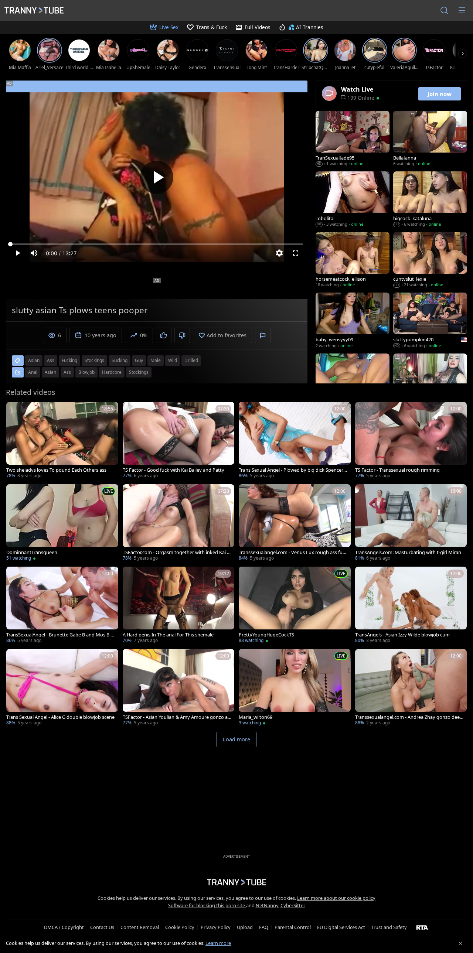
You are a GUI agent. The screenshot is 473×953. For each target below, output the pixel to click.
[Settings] (279, 253)
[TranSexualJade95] (352, 139)
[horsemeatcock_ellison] (352, 260)
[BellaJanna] (430, 139)
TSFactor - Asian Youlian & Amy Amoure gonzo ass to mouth (176, 717)
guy (139, 360)
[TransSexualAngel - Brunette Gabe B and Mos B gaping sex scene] (62, 606)
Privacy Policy (216, 927)
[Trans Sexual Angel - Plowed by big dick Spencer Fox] (295, 441)
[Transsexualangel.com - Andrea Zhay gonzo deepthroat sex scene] (411, 688)
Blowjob (86, 372)
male (155, 360)
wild (172, 360)
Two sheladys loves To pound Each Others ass (56, 470)
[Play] (156, 177)
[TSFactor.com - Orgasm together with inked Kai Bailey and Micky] (179, 523)
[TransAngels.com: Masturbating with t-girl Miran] (411, 523)
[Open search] (444, 10)
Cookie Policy (179, 927)
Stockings (139, 372)
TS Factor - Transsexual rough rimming (397, 470)
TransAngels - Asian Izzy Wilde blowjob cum (402, 634)
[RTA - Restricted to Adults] (422, 927)
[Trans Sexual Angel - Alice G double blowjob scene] (62, 688)
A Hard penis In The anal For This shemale (168, 634)
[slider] (156, 244)
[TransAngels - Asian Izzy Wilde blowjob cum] (411, 606)
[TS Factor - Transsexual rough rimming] (411, 441)
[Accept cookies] (460, 943)
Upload (245, 927)
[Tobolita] (352, 199)
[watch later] (15, 411)
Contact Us (102, 927)
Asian (50, 372)
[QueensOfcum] (430, 381)
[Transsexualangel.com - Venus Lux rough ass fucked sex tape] (295, 523)
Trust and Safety (389, 927)
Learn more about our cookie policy (336, 898)
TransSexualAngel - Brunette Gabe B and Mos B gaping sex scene (59, 634)
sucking (119, 360)
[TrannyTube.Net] (34, 10)
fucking (69, 360)
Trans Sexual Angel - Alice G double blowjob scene (60, 717)
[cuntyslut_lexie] (430, 260)
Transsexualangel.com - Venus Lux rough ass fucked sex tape (293, 552)
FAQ (263, 927)
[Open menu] (462, 10)
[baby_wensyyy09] (352, 321)
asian (34, 360)
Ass (67, 372)
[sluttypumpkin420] (430, 321)
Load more (236, 739)
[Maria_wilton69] (295, 688)
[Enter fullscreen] (295, 253)
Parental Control (293, 927)
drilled (191, 360)
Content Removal (139, 927)
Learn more (218, 943)
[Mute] (34, 253)
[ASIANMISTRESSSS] (352, 381)
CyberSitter (292, 905)
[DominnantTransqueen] (62, 523)
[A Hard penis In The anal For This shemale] (179, 606)
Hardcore (112, 372)
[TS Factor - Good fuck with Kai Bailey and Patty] (179, 441)
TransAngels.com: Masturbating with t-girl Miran (408, 552)
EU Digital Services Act (341, 927)
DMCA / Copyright (64, 927)
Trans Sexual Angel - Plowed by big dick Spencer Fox (293, 470)
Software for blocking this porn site (207, 905)
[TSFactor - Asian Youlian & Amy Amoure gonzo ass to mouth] (179, 688)
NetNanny (267, 905)
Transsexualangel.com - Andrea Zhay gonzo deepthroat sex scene (409, 717)
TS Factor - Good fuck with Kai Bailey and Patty (173, 470)
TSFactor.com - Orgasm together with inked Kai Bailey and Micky (176, 552)
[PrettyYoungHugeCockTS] (295, 606)
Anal (32, 372)
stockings (94, 360)
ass (50, 360)
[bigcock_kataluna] (430, 199)
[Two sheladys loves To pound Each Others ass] (62, 441)
